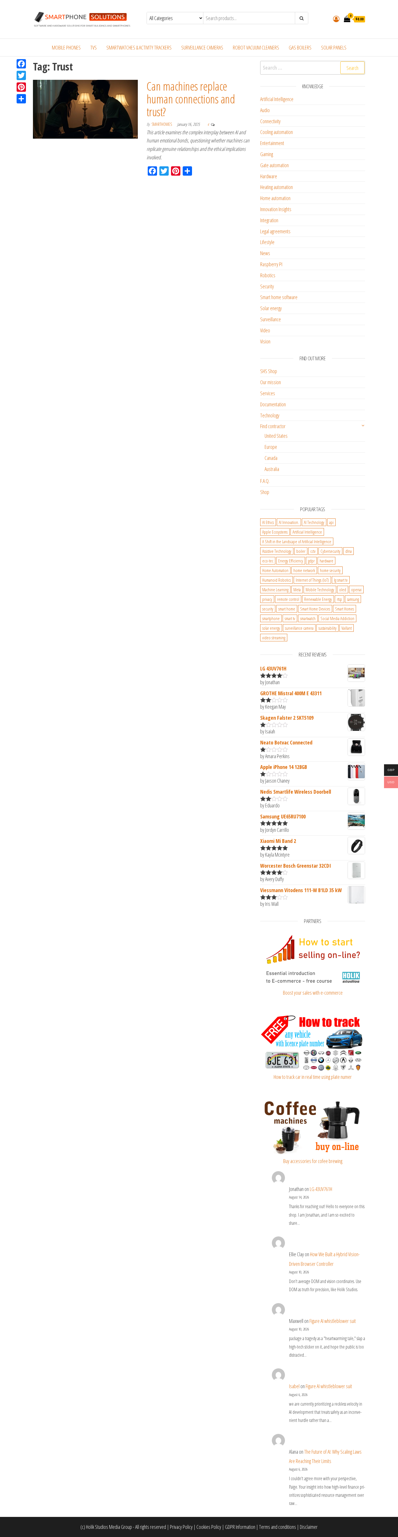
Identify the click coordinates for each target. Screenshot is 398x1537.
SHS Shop (268, 371)
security (267, 609)
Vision (265, 341)
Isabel (294, 1386)
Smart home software (278, 297)
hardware (326, 561)
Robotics (267, 275)
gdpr (311, 561)
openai (356, 589)
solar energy (271, 628)
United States (276, 435)
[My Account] (336, 18)
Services (267, 393)
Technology (269, 415)
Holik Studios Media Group (109, 1526)
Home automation (275, 198)
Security (267, 286)
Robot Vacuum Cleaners (256, 47)
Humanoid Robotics (276, 580)
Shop (264, 491)
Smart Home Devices (315, 609)
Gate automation (274, 165)
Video (265, 330)
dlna (348, 551)
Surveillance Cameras (202, 47)
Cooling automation (276, 131)
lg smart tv (341, 580)
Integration (269, 220)
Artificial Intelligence (276, 99)
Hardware (268, 176)
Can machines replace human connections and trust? (191, 99)
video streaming (273, 637)
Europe (271, 446)
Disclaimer (309, 1526)
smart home (286, 609)
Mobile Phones (66, 47)
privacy (267, 599)
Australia (272, 468)
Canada (271, 457)
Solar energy (271, 308)
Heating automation (276, 186)
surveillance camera (299, 628)
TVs (93, 47)
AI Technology (314, 522)
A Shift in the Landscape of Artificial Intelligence (296, 541)
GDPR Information (240, 1526)
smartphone (271, 618)
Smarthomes (162, 124)
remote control (288, 599)
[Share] (21, 99)
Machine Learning (275, 589)
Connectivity (270, 121)
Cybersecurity (330, 551)
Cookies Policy (208, 1526)
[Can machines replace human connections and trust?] (85, 108)
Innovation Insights (275, 209)
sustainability (327, 628)
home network (304, 570)
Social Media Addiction (337, 618)
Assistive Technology (276, 551)
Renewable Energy (318, 599)
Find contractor (273, 426)
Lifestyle (267, 242)
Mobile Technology (320, 589)
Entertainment (272, 143)
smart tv (290, 618)
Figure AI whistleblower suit (332, 1320)
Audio (265, 110)
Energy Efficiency (290, 561)
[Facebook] (21, 64)
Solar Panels (333, 47)
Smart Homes (344, 609)
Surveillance (270, 319)
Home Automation (275, 570)
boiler (300, 551)
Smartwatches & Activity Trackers (139, 47)
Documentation (273, 404)
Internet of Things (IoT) (312, 580)
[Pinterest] (21, 87)
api (331, 522)
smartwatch (308, 618)
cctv (313, 551)
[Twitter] (21, 75)
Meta (297, 589)
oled (342, 589)
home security (330, 570)
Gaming (266, 154)
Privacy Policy (181, 1526)
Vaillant (346, 628)
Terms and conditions (277, 1526)
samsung (353, 599)
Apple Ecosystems (275, 532)
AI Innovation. (289, 522)
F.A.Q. (265, 480)
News (265, 253)
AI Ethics (268, 522)
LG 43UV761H (321, 1188)
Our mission (270, 382)
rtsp (339, 599)
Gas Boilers (300, 47)
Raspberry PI (271, 264)
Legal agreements (275, 231)
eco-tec (267, 561)
